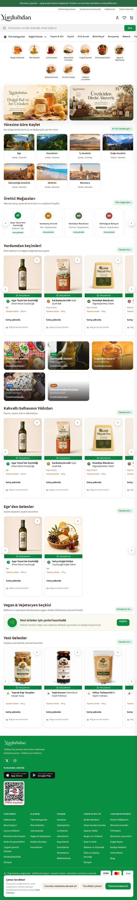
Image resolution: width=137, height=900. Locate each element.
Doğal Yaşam (116, 841)
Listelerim (62, 830)
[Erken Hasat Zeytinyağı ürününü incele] (23, 295)
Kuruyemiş (113, 36)
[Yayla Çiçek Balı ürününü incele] (63, 295)
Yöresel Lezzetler (119, 825)
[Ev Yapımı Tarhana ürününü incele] (103, 688)
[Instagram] (15, 760)
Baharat (126, 36)
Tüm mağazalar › (123, 202)
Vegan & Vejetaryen (40, 836)
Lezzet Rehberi (12, 830)
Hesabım (61, 814)
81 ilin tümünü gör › (121, 128)
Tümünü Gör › (124, 249)
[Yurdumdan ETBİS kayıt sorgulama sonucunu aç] (14, 793)
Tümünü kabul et (118, 886)
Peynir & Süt (56, 36)
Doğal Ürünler (36, 36)
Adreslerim (62, 836)
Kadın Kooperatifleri (14, 841)
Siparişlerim (63, 825)
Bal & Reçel (98, 36)
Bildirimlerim (64, 858)
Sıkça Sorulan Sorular (95, 825)
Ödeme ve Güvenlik (94, 847)
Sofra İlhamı (116, 852)
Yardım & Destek (126, 9)
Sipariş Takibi (91, 830)
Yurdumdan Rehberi (120, 814)
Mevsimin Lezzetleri (120, 836)
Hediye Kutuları (38, 841)
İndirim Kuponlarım (67, 9)
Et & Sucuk (83, 36)
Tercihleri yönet (92, 886)
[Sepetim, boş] (132, 18)
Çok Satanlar (36, 830)
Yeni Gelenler (37, 825)
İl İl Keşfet (115, 830)
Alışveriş (35, 814)
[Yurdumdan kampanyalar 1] (35, 103)
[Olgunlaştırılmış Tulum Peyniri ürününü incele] (103, 295)
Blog (112, 858)
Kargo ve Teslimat (93, 836)
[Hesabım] (118, 18)
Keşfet (123, 621)
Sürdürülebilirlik (12, 856)
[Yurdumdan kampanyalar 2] (101, 103)
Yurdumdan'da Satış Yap (90, 9)
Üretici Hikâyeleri (119, 819)
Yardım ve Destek (92, 814)
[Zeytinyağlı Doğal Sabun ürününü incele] (63, 556)
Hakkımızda (110, 9)
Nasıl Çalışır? (10, 825)
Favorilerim (36, 847)
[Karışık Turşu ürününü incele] (23, 688)
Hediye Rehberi (118, 847)
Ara (130, 28)
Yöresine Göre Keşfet (14, 836)
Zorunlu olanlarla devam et (60, 886)
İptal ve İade (90, 841)
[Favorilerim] (125, 18)
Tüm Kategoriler (16, 36)
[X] (7, 760)
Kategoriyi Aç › (124, 609)
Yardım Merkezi (91, 819)
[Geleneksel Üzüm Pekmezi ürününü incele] (63, 688)
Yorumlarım (63, 852)
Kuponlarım (63, 841)
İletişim (8, 862)
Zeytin (70, 36)
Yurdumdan (10, 814)
